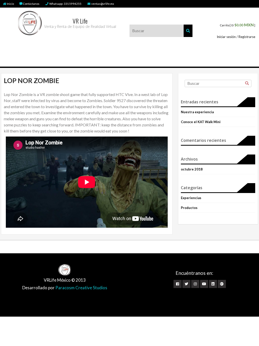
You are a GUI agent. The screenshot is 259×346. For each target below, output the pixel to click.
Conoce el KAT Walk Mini (201, 122)
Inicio (10, 3)
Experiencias (191, 198)
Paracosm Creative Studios (81, 287)
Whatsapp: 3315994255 (65, 3)
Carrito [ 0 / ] (237, 25)
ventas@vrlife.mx (102, 3)
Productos (189, 208)
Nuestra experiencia (197, 112)
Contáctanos (31, 3)
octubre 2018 (192, 169)
